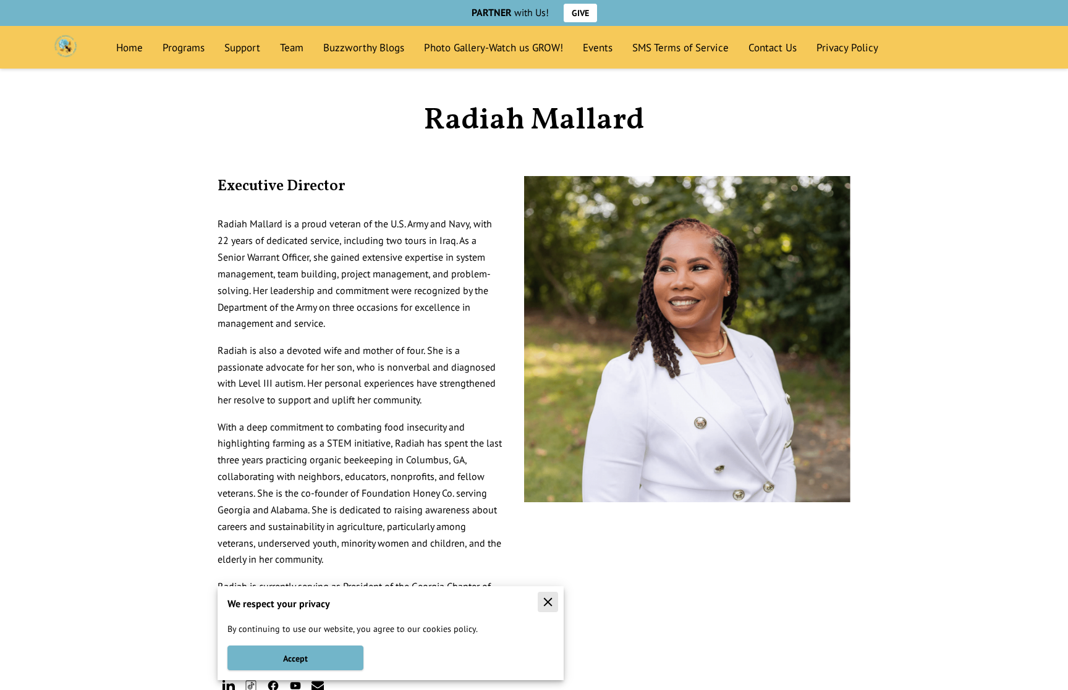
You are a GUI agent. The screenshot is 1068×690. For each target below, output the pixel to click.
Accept (295, 658)
